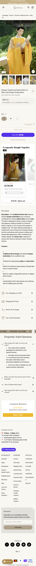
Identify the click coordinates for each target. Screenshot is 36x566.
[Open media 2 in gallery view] (12, 79)
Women (11, 15)
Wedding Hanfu (5, 476)
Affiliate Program (13, 3)
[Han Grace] (18, 7)
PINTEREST (28, 473)
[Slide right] (33, 79)
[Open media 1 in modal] (18, 47)
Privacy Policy (17, 481)
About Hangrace (4, 494)
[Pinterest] (24, 545)
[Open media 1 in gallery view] (5, 79)
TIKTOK (27, 470)
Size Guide (16, 462)
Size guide (28, 124)
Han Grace (12, 565)
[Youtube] (12, 545)
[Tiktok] (29, 545)
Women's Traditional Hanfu (22, 15)
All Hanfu (4, 459)
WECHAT (28, 483)
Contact (15, 459)
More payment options (18, 139)
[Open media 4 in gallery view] (19, 79)
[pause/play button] (33, 331)
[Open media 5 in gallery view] (26, 79)
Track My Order (17, 473)
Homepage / (5, 15)
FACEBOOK (28, 459)
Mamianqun (4, 466)
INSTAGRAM (29, 462)
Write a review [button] (18, 415)
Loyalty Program (23, 3)
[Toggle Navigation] (3, 7)
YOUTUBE (28, 466)
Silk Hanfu (4, 479)
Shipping (13, 102)
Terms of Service (15, 486)
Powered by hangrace (22, 565)
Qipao (3, 462)
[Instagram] (18, 545)
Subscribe (18, 527)
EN (17, 551)
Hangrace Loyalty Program (16, 493)
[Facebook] (7, 545)
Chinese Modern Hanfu (5, 471)
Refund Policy (17, 470)
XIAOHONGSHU (29, 478)
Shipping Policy (17, 466)
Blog (2, 483)
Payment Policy (17, 477)
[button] (28, 7)
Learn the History (4, 488)
